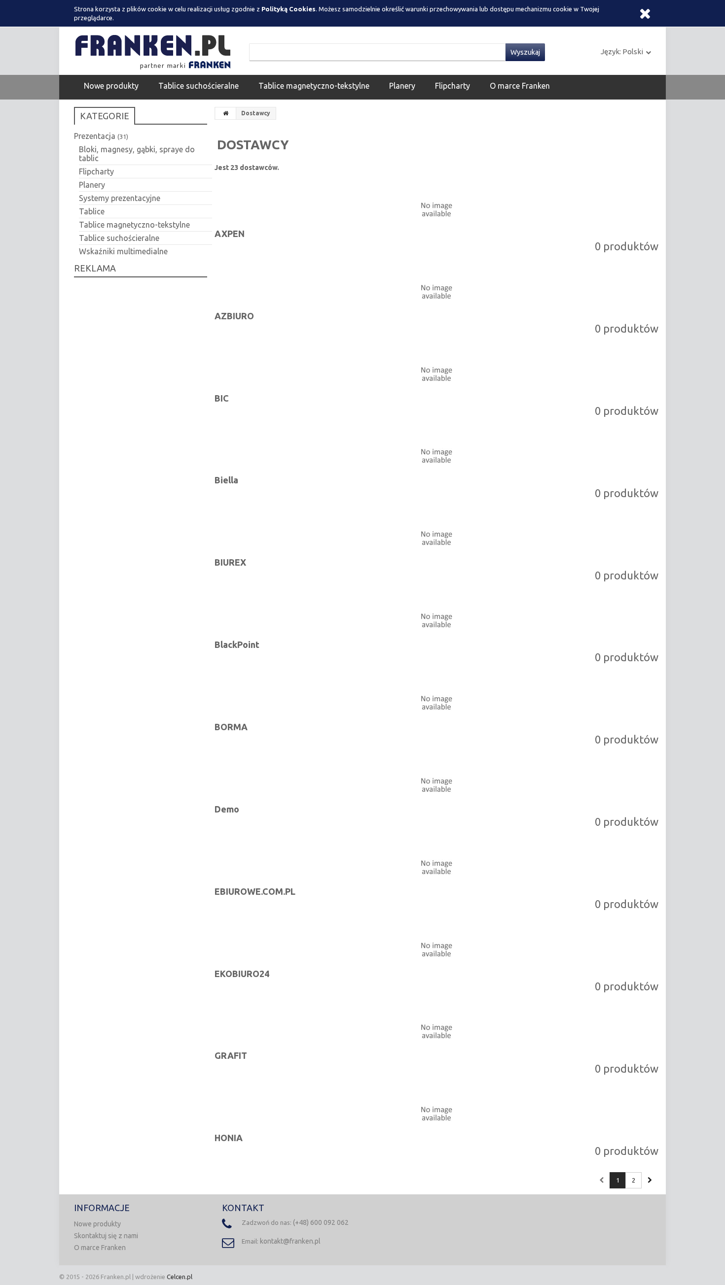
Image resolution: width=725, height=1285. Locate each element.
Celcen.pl (179, 1276)
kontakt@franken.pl (290, 1241)
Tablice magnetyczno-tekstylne (313, 85)
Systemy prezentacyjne (119, 198)
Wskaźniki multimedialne (123, 251)
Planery (402, 85)
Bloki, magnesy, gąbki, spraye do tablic (137, 154)
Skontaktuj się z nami (106, 1236)
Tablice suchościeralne (198, 85)
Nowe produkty (111, 85)
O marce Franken (520, 85)
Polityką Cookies (288, 8)
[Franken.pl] (155, 50)
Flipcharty (452, 85)
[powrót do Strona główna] (226, 113)
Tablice (92, 211)
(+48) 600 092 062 (321, 1222)
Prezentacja (101, 136)
